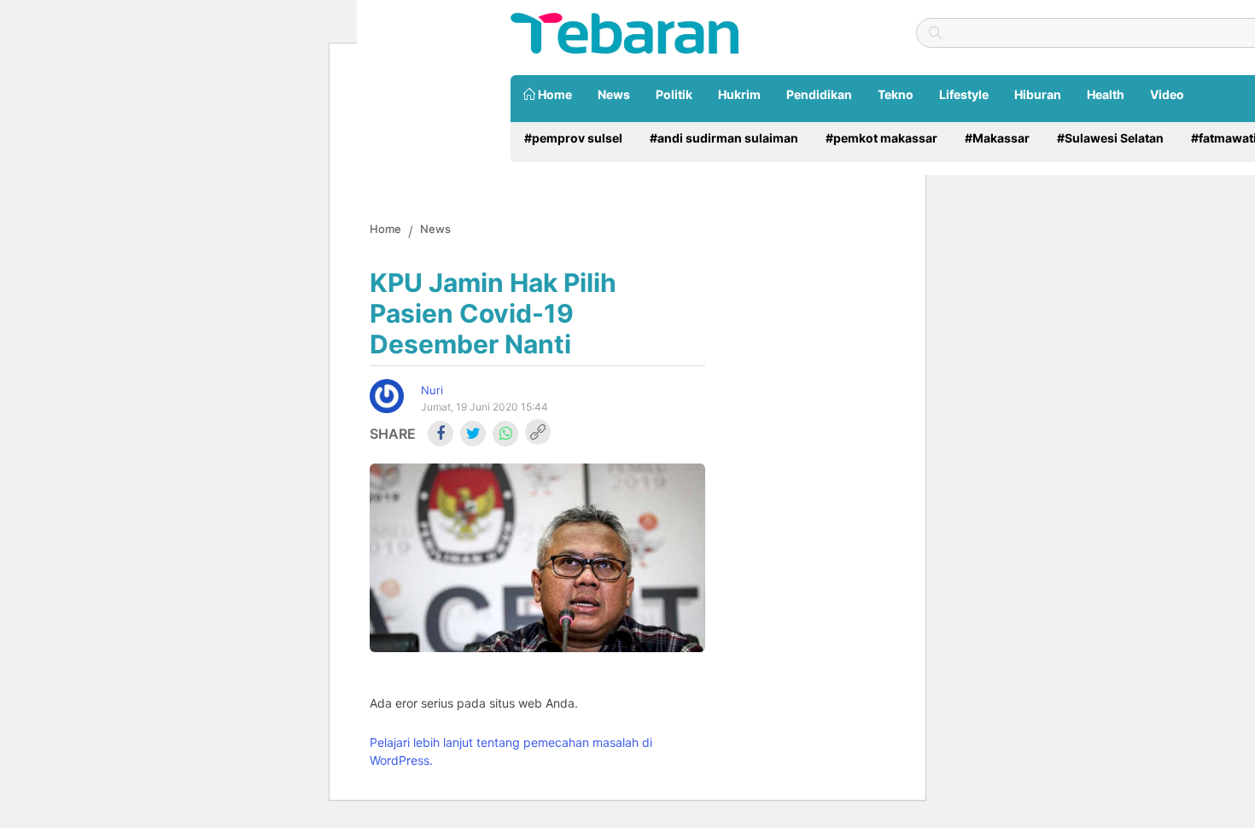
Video (1167, 94)
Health (1105, 94)
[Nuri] (387, 396)
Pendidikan (819, 94)
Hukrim (739, 94)
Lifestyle (964, 94)
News (614, 94)
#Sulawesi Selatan (1110, 138)
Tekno (896, 94)
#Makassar (997, 138)
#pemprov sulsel (573, 138)
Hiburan (1037, 94)
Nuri (432, 390)
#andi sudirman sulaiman (724, 138)
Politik (674, 94)
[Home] (624, 31)
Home (553, 94)
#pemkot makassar (881, 138)
